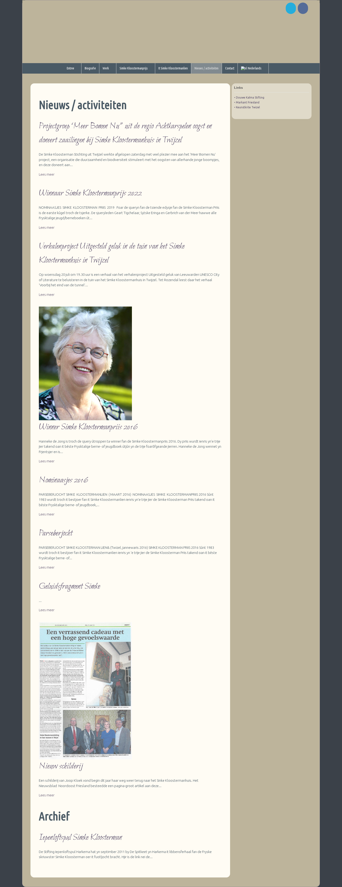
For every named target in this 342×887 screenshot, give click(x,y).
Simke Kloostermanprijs (134, 68)
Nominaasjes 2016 (63, 480)
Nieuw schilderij (61, 766)
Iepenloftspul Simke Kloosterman (80, 837)
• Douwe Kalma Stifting (249, 97)
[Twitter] (291, 9)
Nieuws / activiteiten (206, 68)
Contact (229, 68)
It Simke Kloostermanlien (173, 68)
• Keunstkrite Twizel (247, 107)
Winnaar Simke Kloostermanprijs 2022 (90, 193)
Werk (106, 68)
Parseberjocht (55, 533)
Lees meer (46, 174)
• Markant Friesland (246, 102)
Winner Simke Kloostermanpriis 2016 (88, 427)
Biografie (90, 68)
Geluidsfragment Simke (69, 586)
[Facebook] (303, 9)
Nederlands (255, 68)
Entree (70, 68)
